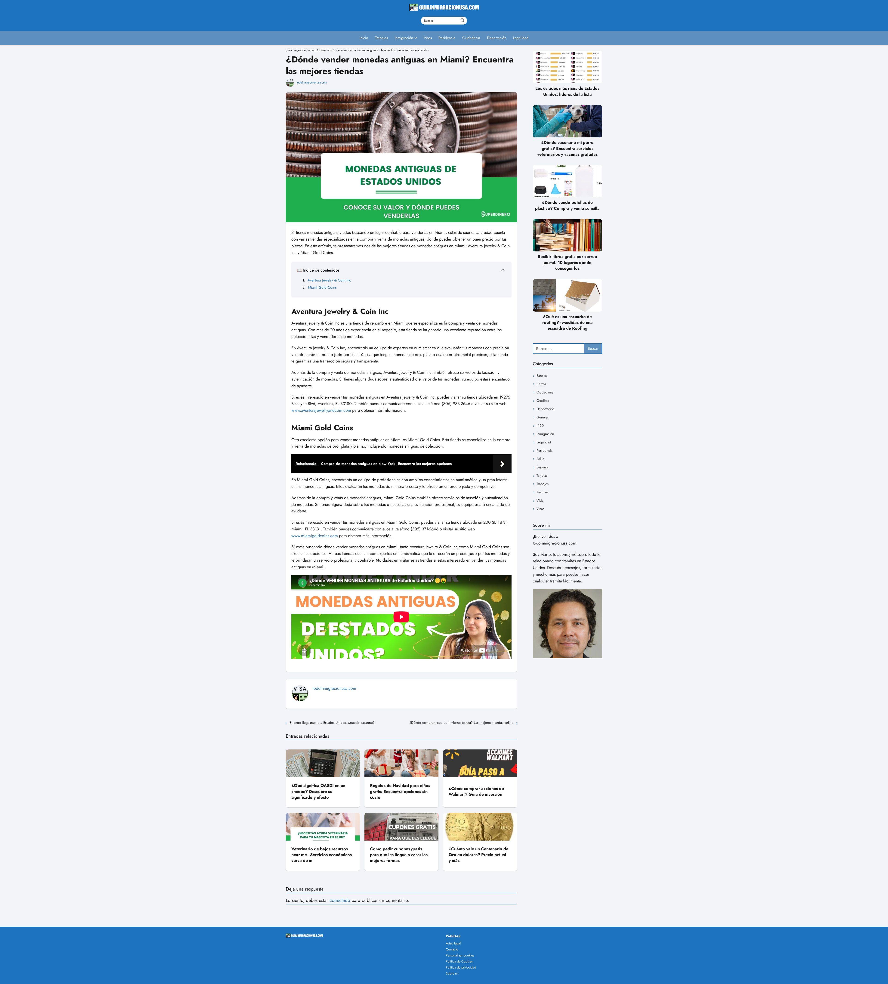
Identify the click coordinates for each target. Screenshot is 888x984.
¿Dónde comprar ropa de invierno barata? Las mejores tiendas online (461, 722)
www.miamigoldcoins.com (314, 536)
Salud (540, 458)
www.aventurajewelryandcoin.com (321, 410)
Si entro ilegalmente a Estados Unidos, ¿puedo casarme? (332, 722)
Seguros (542, 467)
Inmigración (404, 37)
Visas (428, 37)
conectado (340, 900)
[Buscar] (462, 20)
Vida (539, 500)
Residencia (447, 37)
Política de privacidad (461, 967)
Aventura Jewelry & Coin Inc (329, 280)
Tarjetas (541, 475)
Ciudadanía (471, 37)
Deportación (496, 37)
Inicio (364, 37)
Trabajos (381, 37)
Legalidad (520, 37)
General (542, 417)
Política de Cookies (459, 961)
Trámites (542, 492)
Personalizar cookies (460, 955)
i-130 (540, 425)
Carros (541, 384)
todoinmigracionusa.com (311, 82)
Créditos (542, 400)
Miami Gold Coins (322, 287)
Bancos (541, 375)
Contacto (452, 949)
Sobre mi (452, 973)
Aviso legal (453, 943)
